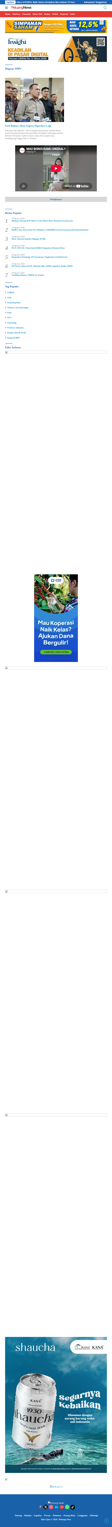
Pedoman (57, 1515)
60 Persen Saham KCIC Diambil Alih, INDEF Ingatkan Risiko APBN (42, 266)
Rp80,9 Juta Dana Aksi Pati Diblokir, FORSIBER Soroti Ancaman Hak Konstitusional (50, 230)
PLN (9, 318)
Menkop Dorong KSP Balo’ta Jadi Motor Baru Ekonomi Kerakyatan (42, 221)
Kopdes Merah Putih (16, 333)
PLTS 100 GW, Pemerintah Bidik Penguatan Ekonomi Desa (38, 248)
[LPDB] (56, 618)
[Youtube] (62, 1507)
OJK (9, 298)
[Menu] (7, 7)
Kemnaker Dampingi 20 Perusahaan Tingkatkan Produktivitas (40, 257)
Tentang (18, 1515)
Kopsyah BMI (13, 338)
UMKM (10, 292)
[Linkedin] (56, 1507)
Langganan (83, 1515)
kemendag (11, 323)
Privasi (47, 1515)
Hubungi (94, 1515)
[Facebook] (40, 1507)
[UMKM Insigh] (56, 48)
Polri (9, 313)
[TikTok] (72, 1507)
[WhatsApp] (67, 1507)
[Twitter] (45, 1507)
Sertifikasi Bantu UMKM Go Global (28, 275)
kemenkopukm (14, 303)
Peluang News (65, 1519)
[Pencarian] (105, 7)
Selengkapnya (56, 199)
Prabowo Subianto (15, 328)
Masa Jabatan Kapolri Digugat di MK (29, 239)
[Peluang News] (22, 7)
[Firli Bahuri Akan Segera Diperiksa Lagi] (34, 100)
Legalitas (38, 1515)
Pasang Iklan (69, 1515)
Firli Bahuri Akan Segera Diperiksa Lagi (28, 125)
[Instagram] (51, 1507)
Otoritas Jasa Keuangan (18, 308)
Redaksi (27, 1515)
